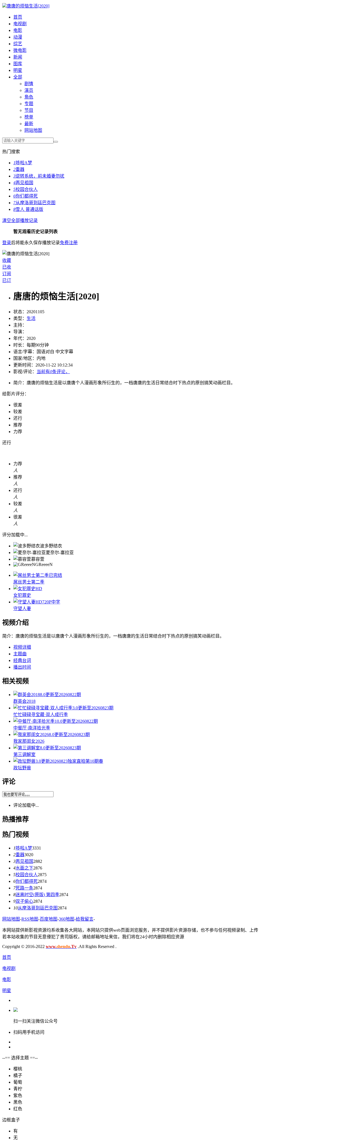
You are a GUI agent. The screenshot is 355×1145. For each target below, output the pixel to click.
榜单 (28, 117)
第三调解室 (24, 754)
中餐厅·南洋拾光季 (31, 728)
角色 (28, 97)
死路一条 (24, 888)
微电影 (20, 50)
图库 (17, 63)
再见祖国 (23, 182)
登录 (6, 242)
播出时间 (22, 667)
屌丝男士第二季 (28, 582)
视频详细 (22, 647)
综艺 (17, 43)
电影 (17, 30)
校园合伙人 (25, 189)
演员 (28, 90)
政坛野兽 (22, 767)
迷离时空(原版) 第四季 (37, 894)
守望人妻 (22, 608)
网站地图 (33, 130)
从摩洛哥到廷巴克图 (34, 202)
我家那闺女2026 (28, 741)
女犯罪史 (22, 595)
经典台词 (22, 660)
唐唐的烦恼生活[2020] (28, 6)
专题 (28, 103)
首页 (17, 17)
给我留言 (84, 919)
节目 (28, 110)
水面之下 (24, 868)
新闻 (17, 57)
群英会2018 (24, 701)
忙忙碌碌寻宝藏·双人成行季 (40, 714)
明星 (17, 70)
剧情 (28, 83)
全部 (17, 77)
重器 (18, 169)
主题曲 (20, 653)
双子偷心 (24, 901)
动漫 (17, 37)
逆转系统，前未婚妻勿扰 (38, 176)
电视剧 (20, 23)
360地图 (66, 919)
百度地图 (48, 919)
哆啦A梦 (22, 162)
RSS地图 (29, 919)
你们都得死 (25, 196)
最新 (28, 123)
